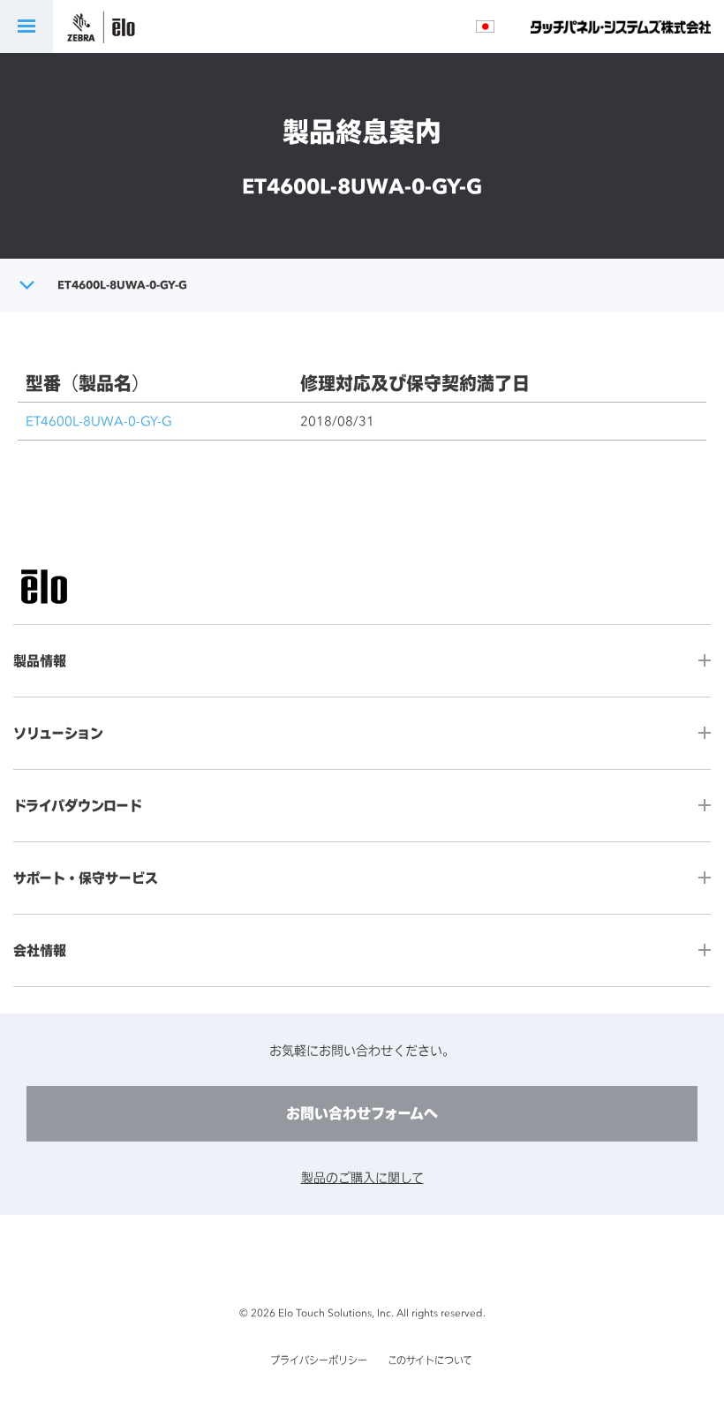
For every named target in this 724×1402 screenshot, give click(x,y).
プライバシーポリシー (318, 1360)
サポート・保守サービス (85, 878)
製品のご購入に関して (362, 1177)
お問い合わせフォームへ (362, 1113)
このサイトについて (430, 1360)
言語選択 (485, 26)
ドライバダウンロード (77, 805)
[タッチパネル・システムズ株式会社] (620, 26)
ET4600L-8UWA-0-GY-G (99, 420)
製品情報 (39, 661)
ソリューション (58, 733)
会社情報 (39, 950)
